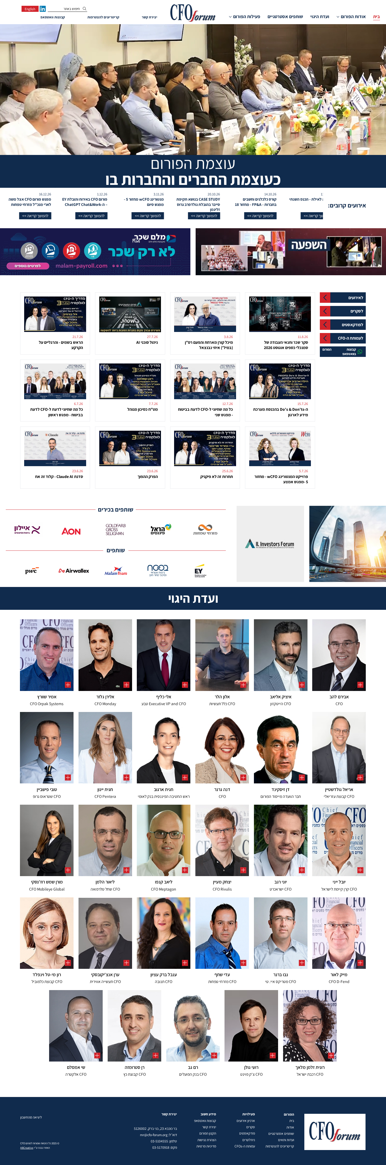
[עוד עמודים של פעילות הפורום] (230, 16)
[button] (320, 215)
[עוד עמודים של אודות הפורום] (338, 16)
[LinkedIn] (43, 9)
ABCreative (26, 1148)
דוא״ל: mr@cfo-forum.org (158, 1134)
